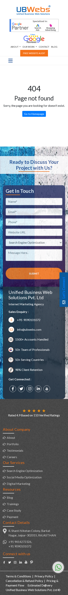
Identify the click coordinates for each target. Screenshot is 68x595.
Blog (54, 46)
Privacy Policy (44, 576)
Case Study (14, 510)
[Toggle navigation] (10, 60)
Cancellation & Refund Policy (24, 580)
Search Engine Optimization (25, 471)
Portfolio (13, 444)
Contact (44, 46)
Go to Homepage (34, 113)
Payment (12, 517)
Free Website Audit (34, 53)
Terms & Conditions (18, 576)
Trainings (13, 504)
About (11, 437)
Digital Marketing (18, 483)
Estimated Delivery (40, 585)
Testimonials (15, 450)
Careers (12, 457)
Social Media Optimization (24, 477)
